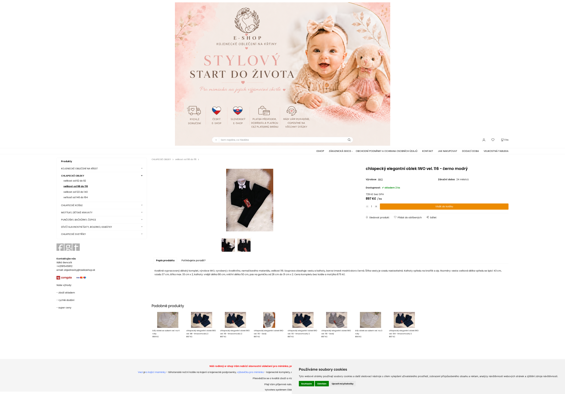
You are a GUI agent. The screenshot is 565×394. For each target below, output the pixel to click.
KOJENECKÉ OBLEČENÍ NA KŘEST (79, 168)
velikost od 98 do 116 (75, 186)
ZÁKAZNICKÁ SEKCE (340, 151)
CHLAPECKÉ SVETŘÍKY (73, 234)
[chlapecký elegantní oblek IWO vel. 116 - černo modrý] (250, 200)
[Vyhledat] (215, 140)
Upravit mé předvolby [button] (342, 383)
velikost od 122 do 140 (75, 192)
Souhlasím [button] (306, 383)
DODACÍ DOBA (470, 151)
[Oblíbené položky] (493, 140)
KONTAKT (427, 151)
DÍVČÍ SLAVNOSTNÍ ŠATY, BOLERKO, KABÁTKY (86, 227)
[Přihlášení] (484, 140)
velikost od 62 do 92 (74, 180)
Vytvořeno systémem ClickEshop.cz (282, 389)
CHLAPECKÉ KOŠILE (72, 205)
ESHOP (320, 151)
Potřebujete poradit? (193, 260)
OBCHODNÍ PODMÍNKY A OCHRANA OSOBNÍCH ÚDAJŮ (386, 151)
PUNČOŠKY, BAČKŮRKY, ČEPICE (78, 219)
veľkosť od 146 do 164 (75, 197)
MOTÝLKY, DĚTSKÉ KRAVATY (76, 212)
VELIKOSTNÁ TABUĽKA (496, 151)
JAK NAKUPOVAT (447, 151)
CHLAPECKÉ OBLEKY (72, 175)
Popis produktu (165, 260)
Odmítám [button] (321, 383)
